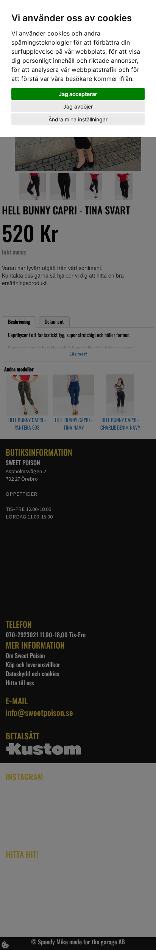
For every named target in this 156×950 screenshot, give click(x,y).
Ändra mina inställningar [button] (78, 119)
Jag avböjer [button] (78, 106)
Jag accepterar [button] (78, 94)
